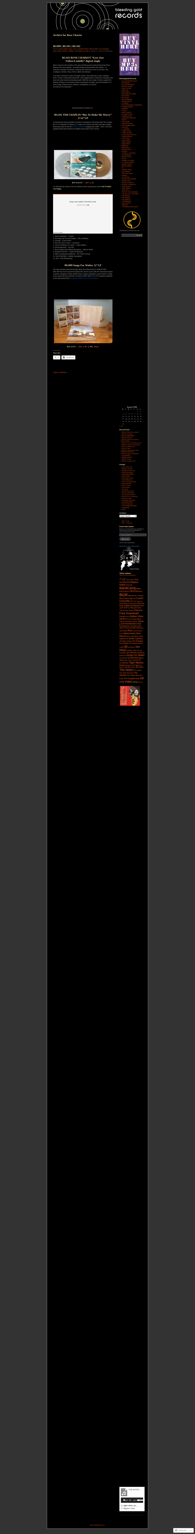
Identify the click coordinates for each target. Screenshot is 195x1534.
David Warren (124, 603)
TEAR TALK (125, 190)
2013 (132, 580)
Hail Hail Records (127, 480)
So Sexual (123, 658)
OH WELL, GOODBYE (129, 153)
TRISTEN (125, 205)
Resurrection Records (128, 494)
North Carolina (136, 638)
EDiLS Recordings (127, 472)
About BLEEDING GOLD (129, 81)
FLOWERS (125, 103)
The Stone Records (126, 673)
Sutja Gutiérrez (126, 186)
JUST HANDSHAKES (128, 125)
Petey (126, 643)
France (138, 610)
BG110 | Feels (126, 459)
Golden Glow (136, 616)
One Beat (125, 489)
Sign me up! (125, 539)
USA (87, 183)
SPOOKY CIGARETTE (129, 184)
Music (70, 49)
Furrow (122, 616)
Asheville (129, 585)
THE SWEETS (126, 199)
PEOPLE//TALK (127, 157)
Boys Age (129, 598)
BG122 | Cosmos (127, 434)
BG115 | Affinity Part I (128, 446)
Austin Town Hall (127, 467)
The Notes (126, 670)
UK (93, 183)
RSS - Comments (127, 523)
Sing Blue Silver (127, 498)
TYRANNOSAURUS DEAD (130, 206)
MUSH (126, 639)
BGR (96, 49)
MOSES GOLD (126, 149)
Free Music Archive (127, 478)
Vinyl (86, 51)
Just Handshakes (129, 624)
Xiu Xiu (140, 682)
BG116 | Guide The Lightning (131, 444)
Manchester (130, 633)
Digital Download (131, 605)
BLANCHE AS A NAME (129, 94)
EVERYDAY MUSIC (128, 474)
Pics (130, 643)
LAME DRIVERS (127, 132)
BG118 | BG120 (127, 437)
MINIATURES (126, 144)
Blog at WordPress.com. (97, 1525)
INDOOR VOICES (127, 123)
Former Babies (128, 610)
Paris (121, 643)
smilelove (124, 175)
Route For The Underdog (129, 496)
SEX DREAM (126, 171)
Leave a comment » (60, 372)
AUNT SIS (125, 90)
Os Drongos (138, 641)
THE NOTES (126, 195)
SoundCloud (132, 658)
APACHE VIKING (127, 86)
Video (128, 681)
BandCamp (127, 588)
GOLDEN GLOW (127, 114)
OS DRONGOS (126, 155)
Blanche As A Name (135, 596)
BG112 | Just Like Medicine (130, 453)
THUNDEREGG (126, 201)
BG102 (92, 49)
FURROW (125, 108)
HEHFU (124, 120)
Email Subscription (126, 526)
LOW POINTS (126, 140)
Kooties (134, 626)
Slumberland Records (128, 500)
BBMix (138, 589)
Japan (141, 621)
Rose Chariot (57, 51)
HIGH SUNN (125, 121)
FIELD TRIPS (126, 476)
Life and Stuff (126, 485)
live (130, 630)
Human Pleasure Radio (129, 481)
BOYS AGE (125, 97)
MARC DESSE (126, 142)
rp (125, 646)
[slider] (140, 1500)
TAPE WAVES (126, 188)
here (91, 108)
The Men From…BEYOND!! (130, 194)
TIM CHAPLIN (72, 114)
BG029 (121, 591)
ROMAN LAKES (127, 164)
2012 (128, 580)
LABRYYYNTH (126, 131)
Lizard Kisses (137, 631)
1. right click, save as (129, 1505)
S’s (123, 168)
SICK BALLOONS (127, 173)
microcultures (126, 487)
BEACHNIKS (126, 92)
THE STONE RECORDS (129, 505)
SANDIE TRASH (127, 169)
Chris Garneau (137, 601)
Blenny (121, 598)
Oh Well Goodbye (125, 641)
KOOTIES (125, 127)
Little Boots (123, 631)
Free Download (104, 49)
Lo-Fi (121, 633)
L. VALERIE (125, 129)
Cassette (124, 601)
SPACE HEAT (126, 181)
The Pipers (138, 670)
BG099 (81, 49)
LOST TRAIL (126, 138)
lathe (139, 626)
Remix (134, 643)
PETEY (124, 158)
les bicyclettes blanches (129, 134)
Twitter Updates (125, 573)
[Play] (124, 1500)
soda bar (122, 655)
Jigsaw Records (126, 483)
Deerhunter (133, 603)
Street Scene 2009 (130, 660)
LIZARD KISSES (127, 136)
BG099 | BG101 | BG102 (66, 46)
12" (124, 579)
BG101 (86, 49)
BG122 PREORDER (128, 436)
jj (119, 624)
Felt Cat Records (130, 608)
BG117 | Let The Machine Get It (132, 443)
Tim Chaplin (78, 51)
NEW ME (124, 151)
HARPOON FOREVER (129, 118)
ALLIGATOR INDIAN (128, 84)
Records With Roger (128, 493)
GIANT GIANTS (126, 112)
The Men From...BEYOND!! (133, 667)
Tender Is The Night (132, 665)
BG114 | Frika (126, 448)
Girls (127, 616)
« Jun (121, 426)
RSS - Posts (125, 521)
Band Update (63, 49)
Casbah (139, 598)
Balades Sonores (127, 468)
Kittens (128, 626)
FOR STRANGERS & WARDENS (132, 105)
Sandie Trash (131, 650)
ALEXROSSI (126, 83)
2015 (136, 580)
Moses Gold (138, 636)
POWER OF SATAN (128, 160)
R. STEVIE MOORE (128, 162)
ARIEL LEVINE (126, 88)
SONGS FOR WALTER (129, 179)
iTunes (96, 347)
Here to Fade (131, 619)
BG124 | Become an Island (130, 432)
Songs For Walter (67, 51)
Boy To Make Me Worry (96, 114)
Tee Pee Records (127, 504)
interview (128, 621)
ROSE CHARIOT (81, 57)
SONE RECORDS (127, 502)
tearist (122, 665)
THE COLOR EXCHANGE (130, 192)
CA (134, 598)
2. (129, 1508)
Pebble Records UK (128, 491)
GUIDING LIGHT (127, 116)
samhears (131, 647)
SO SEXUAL (126, 177)
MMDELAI (125, 145)
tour (138, 678)
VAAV (123, 509)
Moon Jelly (130, 636)
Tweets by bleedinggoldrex (127, 575)
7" (120, 579)
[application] (132, 1500)
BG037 (127, 591)
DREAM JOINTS (127, 101)
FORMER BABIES (127, 107)
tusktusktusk (125, 507)
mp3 (121, 638)
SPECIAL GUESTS (128, 182)
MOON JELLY (126, 147)
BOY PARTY (126, 95)
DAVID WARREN (127, 99)
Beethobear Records (128, 470)
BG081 (139, 591)
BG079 (133, 591)
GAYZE (124, 110)
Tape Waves (136, 662)
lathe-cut (122, 628)
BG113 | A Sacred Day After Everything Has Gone (130, 451)
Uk (83, 51)
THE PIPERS (126, 197)
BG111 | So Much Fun (128, 461)
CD (131, 601)
